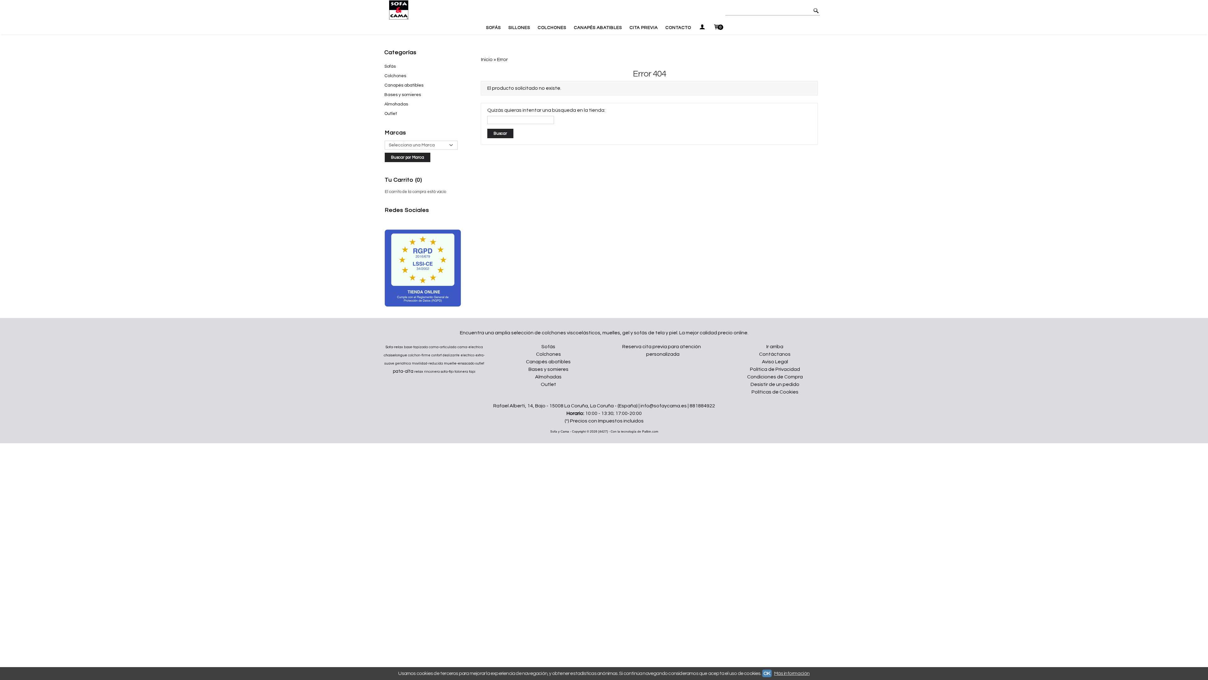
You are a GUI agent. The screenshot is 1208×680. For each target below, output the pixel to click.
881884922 (702, 405)
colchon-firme (419, 355)
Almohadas (396, 104)
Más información (792, 673)
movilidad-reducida (427, 363)
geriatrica (403, 363)
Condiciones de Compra (775, 376)
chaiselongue (395, 355)
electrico (467, 355)
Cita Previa (643, 28)
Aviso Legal (775, 361)
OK (766, 673)
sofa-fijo (447, 372)
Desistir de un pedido (775, 384)
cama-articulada (442, 347)
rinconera (432, 371)
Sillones (519, 28)
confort (436, 355)
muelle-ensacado (459, 363)
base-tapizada (416, 347)
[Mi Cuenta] (702, 28)
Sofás (493, 28)
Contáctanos (775, 354)
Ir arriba (774, 346)
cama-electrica (470, 347)
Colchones (552, 28)
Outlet (390, 113)
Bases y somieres (402, 95)
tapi (472, 371)
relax (418, 372)
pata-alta (403, 371)
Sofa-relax (394, 347)
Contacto (678, 28)
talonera (461, 371)
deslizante (451, 355)
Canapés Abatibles (598, 28)
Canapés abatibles (403, 85)
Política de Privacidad (775, 369)
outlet (479, 363)
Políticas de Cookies (775, 391)
